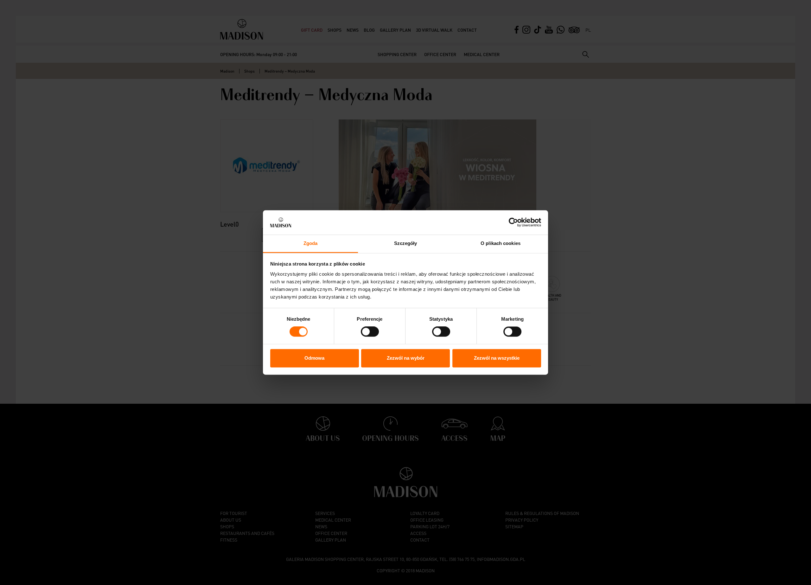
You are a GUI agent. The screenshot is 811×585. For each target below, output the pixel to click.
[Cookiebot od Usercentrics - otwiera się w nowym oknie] (513, 222)
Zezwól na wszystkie (497, 358)
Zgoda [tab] (310, 243)
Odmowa (314, 358)
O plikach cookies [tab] (500, 243)
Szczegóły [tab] (405, 243)
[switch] (370, 332)
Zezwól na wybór (406, 358)
